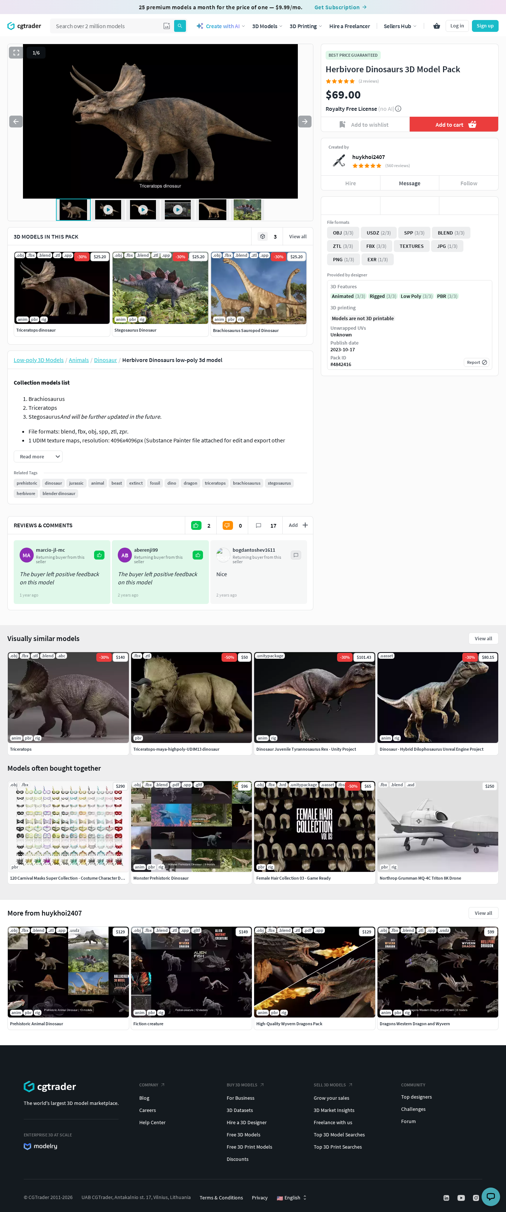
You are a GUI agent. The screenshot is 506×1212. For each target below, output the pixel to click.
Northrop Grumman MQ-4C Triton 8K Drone (420, 878)
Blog (144, 1098)
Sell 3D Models (330, 1085)
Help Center (152, 1122)
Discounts (238, 1159)
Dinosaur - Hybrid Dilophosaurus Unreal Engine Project (431, 749)
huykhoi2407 (368, 156)
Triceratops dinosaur (36, 330)
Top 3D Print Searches (338, 1146)
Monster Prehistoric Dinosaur (161, 878)
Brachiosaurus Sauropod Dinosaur (246, 330)
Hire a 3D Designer (247, 1122)
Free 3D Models (243, 1134)
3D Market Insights (334, 1110)
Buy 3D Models (242, 1085)
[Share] (468, 206)
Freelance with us (333, 1122)
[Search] (180, 26)
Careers (147, 1110)
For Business (240, 1098)
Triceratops (20, 749)
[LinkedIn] (447, 1198)
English (288, 1198)
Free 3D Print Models (249, 1146)
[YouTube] (461, 1198)
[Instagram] (476, 1198)
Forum (408, 1121)
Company (148, 1085)
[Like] (350, 206)
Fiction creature (148, 1023)
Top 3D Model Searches (339, 1134)
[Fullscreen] (16, 53)
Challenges (413, 1109)
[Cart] (437, 26)
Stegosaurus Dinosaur (135, 330)
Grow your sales (331, 1098)
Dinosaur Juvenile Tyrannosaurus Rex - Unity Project (306, 749)
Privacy (260, 1197)
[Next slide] (305, 121)
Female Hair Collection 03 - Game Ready (293, 878)
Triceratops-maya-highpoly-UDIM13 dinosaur (176, 749)
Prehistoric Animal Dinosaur (36, 1023)
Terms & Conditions (221, 1197)
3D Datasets (240, 1110)
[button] (167, 26)
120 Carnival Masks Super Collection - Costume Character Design (70, 878)
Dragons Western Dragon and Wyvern (415, 1023)
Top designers (416, 1096)
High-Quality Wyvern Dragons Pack (289, 1023)
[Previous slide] (16, 121)
